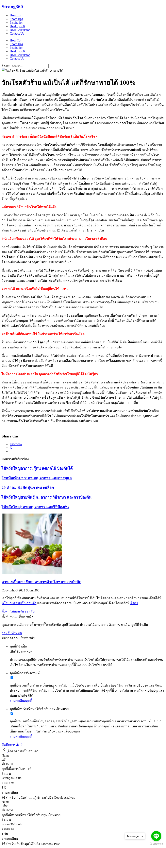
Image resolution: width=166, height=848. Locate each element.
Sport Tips (16, 19)
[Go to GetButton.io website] (156, 844)
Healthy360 (17, 26)
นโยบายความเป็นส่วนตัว (19, 603)
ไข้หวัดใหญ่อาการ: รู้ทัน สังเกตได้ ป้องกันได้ (37, 468)
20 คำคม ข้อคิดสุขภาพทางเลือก (28, 487)
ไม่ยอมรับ (17, 611)
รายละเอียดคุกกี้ (21, 700)
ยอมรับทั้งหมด (12, 633)
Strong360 (12, 6)
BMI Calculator (20, 30)
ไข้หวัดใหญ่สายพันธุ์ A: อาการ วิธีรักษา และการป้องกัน (47, 497)
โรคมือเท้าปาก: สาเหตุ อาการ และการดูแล (37, 478)
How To (15, 15)
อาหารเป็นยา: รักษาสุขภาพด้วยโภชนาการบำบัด (41, 582)
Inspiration (16, 22)
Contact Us (17, 33)
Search (6, 65)
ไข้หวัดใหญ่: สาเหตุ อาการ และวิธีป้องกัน (35, 507)
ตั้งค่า (134, 603)
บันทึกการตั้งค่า (12, 744)
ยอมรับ (30, 611)
